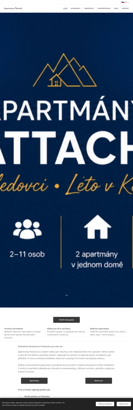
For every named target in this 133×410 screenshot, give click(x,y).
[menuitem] (66, 8)
